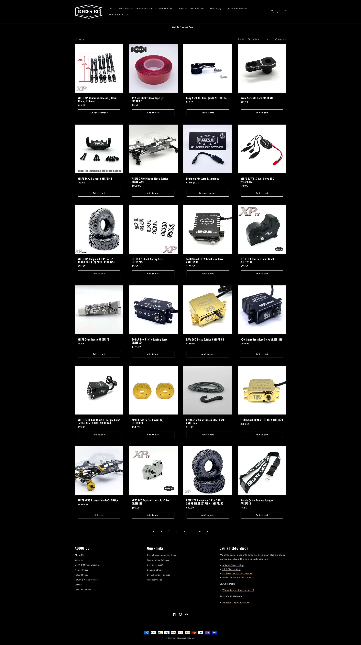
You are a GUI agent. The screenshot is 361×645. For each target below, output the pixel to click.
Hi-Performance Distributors (238, 577)
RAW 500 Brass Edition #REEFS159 (205, 339)
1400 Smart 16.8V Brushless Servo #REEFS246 (205, 260)
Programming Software (158, 560)
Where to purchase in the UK (238, 590)
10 (199, 531)
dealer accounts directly (243, 555)
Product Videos (154, 580)
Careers (78, 585)
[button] (112, 9)
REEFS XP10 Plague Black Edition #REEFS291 (150, 180)
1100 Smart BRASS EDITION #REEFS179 (261, 419)
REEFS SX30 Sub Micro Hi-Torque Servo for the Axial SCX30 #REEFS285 (99, 421)
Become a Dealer (155, 570)
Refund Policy (81, 575)
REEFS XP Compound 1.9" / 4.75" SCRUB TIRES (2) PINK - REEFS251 (96, 260)
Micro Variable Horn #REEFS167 (257, 97)
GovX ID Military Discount (87, 565)
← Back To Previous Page (181, 27)
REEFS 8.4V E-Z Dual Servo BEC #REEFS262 (257, 180)
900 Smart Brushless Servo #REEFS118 (261, 339)
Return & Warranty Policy (87, 580)
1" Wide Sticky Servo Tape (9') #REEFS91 (148, 99)
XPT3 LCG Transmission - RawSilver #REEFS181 (151, 502)
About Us (79, 555)
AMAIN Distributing (233, 565)
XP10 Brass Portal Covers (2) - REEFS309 (148, 421)
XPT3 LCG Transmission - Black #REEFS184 (257, 260)
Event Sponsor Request (158, 575)
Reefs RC (175, 638)
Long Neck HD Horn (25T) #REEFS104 (206, 97)
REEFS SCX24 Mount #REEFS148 (95, 178)
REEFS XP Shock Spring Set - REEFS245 (147, 260)
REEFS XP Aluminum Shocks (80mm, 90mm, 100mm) (97, 99)
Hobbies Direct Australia (235, 602)
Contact (78, 560)
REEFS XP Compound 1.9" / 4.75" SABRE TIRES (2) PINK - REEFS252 (204, 502)
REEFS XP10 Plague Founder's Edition (98, 500)
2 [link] (169, 531)
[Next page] (207, 531)
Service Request (155, 565)
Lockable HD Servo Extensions (202, 178)
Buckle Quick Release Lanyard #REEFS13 (257, 502)
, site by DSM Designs (187, 638)
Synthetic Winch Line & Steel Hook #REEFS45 (205, 421)
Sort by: (241, 39)
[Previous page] (154, 531)
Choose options (99, 112)
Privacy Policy (81, 570)
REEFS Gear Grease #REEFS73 (93, 339)
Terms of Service (83, 590)
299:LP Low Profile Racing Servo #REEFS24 (150, 341)
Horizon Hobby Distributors (237, 573)
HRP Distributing (231, 569)
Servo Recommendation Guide (162, 555)
